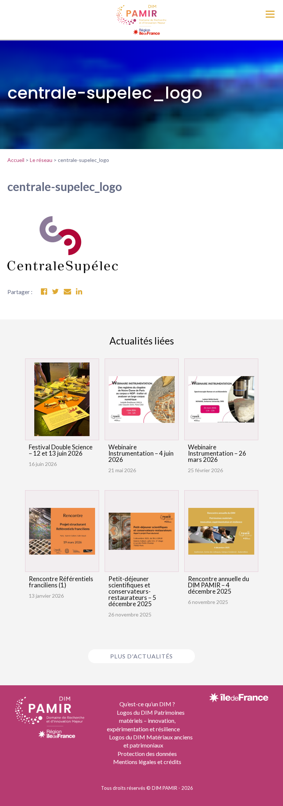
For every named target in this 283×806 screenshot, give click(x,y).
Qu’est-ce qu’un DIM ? (147, 703)
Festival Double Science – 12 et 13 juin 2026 (60, 450)
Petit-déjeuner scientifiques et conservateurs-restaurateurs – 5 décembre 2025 (132, 591)
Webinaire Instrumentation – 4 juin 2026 (141, 453)
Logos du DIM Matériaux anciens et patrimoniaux (151, 741)
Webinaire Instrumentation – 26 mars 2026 (217, 453)
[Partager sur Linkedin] (79, 291)
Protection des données (147, 753)
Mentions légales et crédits (147, 761)
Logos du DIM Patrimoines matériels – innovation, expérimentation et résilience (146, 720)
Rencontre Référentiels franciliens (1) (61, 582)
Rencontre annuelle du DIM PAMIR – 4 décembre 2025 (218, 585)
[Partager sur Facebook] (44, 291)
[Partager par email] (67, 291)
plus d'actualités (141, 656)
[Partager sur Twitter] (55, 291)
